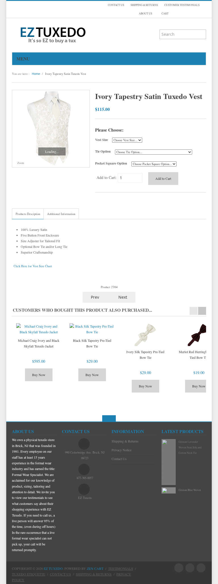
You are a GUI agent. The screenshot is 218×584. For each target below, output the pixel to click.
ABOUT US (145, 13)
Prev (94, 297)
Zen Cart (95, 568)
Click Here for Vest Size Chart (33, 266)
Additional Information (61, 214)
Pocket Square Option (111, 163)
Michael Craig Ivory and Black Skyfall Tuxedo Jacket (38, 343)
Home (36, 73)
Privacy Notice (121, 450)
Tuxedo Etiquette (28, 574)
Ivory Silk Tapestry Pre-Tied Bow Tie (145, 354)
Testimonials (120, 568)
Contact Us (119, 458)
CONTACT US (116, 5)
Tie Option (103, 151)
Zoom (20, 163)
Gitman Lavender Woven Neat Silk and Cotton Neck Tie (190, 447)
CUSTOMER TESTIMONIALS (182, 5)
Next (123, 297)
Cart (165, 13)
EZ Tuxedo (53, 568)
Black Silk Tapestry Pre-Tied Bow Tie (92, 343)
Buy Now (38, 374)
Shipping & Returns (125, 441)
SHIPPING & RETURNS (144, 5)
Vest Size (101, 139)
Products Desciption (28, 214)
